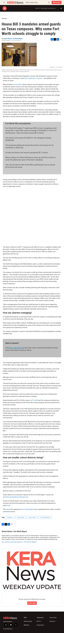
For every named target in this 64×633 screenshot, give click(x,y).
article (8, 509)
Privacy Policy (40, 625)
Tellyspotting (40, 617)
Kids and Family (28, 621)
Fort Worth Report (28, 509)
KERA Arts (26, 625)
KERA (25, 617)
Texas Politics (32, 517)
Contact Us (52, 621)
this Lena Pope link (16, 348)
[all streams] (61, 8)
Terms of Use (52, 617)
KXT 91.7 (39, 621)
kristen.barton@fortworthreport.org (16, 497)
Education (4, 18)
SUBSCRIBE (32, 603)
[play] (4, 8)
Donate (57, 2)
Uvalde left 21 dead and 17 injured (31, 78)
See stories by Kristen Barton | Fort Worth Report (19, 542)
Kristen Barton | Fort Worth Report (13, 38)
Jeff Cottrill (34, 400)
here (8, 505)
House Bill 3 (18, 84)
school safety (20, 517)
